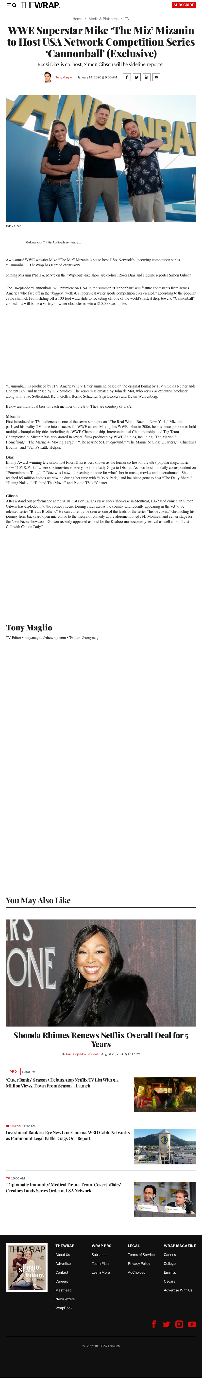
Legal (134, 1246)
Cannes (170, 1254)
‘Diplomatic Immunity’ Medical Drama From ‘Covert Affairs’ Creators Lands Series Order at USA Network (63, 1188)
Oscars (169, 1281)
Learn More (101, 1272)
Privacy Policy (139, 1263)
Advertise (63, 1263)
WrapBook (63, 1308)
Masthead (63, 1290)
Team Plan (100, 1263)
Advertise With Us (178, 1290)
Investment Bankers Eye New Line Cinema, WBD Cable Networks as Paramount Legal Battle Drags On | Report (68, 1135)
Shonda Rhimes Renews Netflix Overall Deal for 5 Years (101, 1039)
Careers (61, 1281)
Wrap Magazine (180, 1246)
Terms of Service (141, 1254)
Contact (61, 1272)
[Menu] (11, 5)
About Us (62, 1254)
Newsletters (65, 1299)
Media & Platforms (103, 19)
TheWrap (64, 1246)
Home (77, 19)
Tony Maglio (63, 77)
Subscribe (184, 5)
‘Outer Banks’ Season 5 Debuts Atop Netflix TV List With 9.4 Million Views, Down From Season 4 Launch (62, 1083)
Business (13, 1126)
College (170, 1263)
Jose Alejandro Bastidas (82, 1054)
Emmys (170, 1272)
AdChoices (136, 1272)
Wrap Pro (102, 1246)
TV (127, 19)
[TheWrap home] (40, 5)
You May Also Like (38, 900)
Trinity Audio (52, 242)
